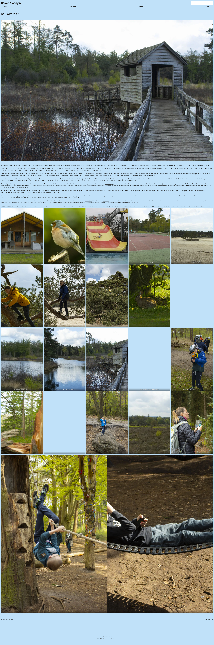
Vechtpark (202, 191)
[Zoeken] (210, 3)
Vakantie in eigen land (8, 619)
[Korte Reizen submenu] (76, 6)
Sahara (180, 174)
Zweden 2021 (208, 619)
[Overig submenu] (209, 6)
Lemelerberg (88, 201)
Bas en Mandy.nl (11, 3)
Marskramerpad (109, 184)
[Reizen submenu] (7, 6)
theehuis (106, 201)
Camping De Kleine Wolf (122, 165)
